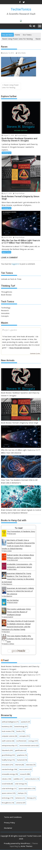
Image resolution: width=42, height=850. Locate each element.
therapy (31, 798)
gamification (20, 750)
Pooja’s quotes (9, 329)
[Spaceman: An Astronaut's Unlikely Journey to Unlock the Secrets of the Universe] (4, 593)
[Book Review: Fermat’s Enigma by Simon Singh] (21, 409)
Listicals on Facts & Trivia (11, 279)
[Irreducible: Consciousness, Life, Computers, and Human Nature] (4, 569)
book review (8, 731)
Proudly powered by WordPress (17, 843)
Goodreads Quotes (35, 353)
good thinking (8, 755)
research (25, 774)
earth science (8, 741)
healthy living (8, 760)
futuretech (7, 750)
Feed (6, 660)
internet (19, 765)
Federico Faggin (12, 569)
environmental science (29, 745)
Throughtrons (6, 292)
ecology (33, 741)
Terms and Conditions (13, 817)
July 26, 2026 (7, 237)
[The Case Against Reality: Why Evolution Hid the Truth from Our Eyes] (4, 640)
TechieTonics (21, 9)
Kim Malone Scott (13, 560)
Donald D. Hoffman (8, 644)
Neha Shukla (22, 53)
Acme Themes (26, 846)
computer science (9, 736)
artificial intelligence (10, 722)
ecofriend (21, 741)
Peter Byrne (6, 632)
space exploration (27, 788)
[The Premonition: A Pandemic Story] (4, 536)
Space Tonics (6, 252)
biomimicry (7, 726)
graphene (22, 755)
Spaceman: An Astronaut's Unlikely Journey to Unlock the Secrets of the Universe (20, 591)
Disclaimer (8, 828)
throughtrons (8, 803)
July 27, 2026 (7, 193)
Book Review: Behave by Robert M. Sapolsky (19, 691)
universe (20, 803)
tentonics (20, 798)
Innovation (5, 313)
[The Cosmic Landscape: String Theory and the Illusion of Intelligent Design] (4, 614)
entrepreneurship (9, 745)
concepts (24, 736)
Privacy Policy (9, 822)
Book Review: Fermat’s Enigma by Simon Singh (19, 423)
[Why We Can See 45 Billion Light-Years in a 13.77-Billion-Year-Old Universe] (21, 437)
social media (7, 784)
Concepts (5, 316)
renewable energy (10, 774)
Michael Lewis (12, 533)
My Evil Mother (13, 600)
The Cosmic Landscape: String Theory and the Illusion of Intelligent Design (19, 612)
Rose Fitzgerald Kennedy (19, 347)
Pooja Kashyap (22, 135)
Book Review (6, 294)
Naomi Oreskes (7, 551)
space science (8, 793)
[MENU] (39, 26)
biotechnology (20, 726)
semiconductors (32, 779)
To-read (18, 528)
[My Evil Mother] (4, 605)
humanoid (22, 760)
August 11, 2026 (8, 135)
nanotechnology (9, 769)
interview (30, 765)
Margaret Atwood (13, 602)
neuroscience (25, 769)
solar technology (9, 788)
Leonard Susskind (8, 617)
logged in (15, 264)
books (20, 731)
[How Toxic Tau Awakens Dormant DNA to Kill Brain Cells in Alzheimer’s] (21, 467)
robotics (6, 779)
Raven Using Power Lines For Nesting (10, 86)
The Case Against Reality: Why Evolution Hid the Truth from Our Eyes (20, 639)
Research (5, 310)
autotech (25, 722)
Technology (5, 307)
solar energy (21, 784)
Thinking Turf (6, 153)
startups (22, 793)
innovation (7, 765)
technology (7, 798)
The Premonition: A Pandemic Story (21, 531)
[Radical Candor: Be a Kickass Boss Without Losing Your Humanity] (4, 559)
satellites (18, 779)
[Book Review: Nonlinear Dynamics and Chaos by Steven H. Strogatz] (21, 379)
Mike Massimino (7, 584)
